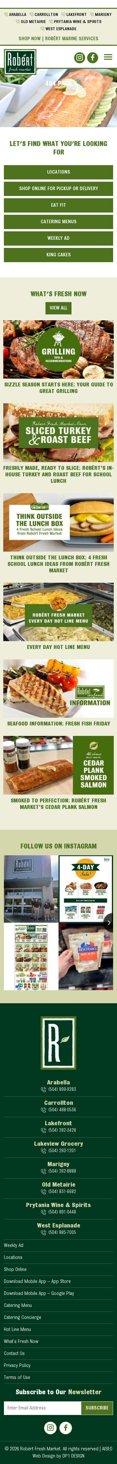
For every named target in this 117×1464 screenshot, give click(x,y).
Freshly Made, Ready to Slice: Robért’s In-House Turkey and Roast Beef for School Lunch (58, 475)
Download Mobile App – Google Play (39, 1293)
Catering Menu (18, 1305)
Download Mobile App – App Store (37, 1281)
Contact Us (14, 1353)
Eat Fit (58, 205)
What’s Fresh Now (21, 1341)
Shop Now (30, 39)
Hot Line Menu (17, 1329)
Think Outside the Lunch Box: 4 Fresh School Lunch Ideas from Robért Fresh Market (58, 564)
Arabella (17, 15)
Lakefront (76, 15)
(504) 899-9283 (62, 1089)
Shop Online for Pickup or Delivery (58, 188)
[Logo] (20, 62)
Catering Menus (59, 222)
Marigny (103, 15)
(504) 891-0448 (62, 1212)
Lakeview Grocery (58, 1144)
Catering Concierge (22, 1317)
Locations (58, 172)
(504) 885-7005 (62, 1232)
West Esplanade (61, 29)
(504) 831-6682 (62, 1192)
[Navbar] (108, 57)
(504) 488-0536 (62, 1110)
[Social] (79, 57)
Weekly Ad (58, 238)
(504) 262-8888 (62, 1171)
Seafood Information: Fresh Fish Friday (58, 724)
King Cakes (58, 255)
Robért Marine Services (71, 39)
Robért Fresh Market (40, 1449)
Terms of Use (17, 1377)
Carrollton (46, 15)
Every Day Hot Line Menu (58, 648)
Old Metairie (33, 22)
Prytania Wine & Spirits (77, 22)
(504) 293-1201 (62, 1151)
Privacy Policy (17, 1365)
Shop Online (15, 1269)
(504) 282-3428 (62, 1130)
